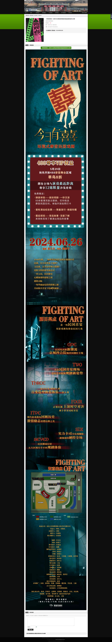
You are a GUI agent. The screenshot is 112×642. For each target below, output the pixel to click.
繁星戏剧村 (31, 15)
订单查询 (70, 12)
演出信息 (35, 15)
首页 (31, 12)
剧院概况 (44, 12)
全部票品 (37, 12)
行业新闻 (50, 12)
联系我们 (57, 12)
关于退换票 (63, 12)
